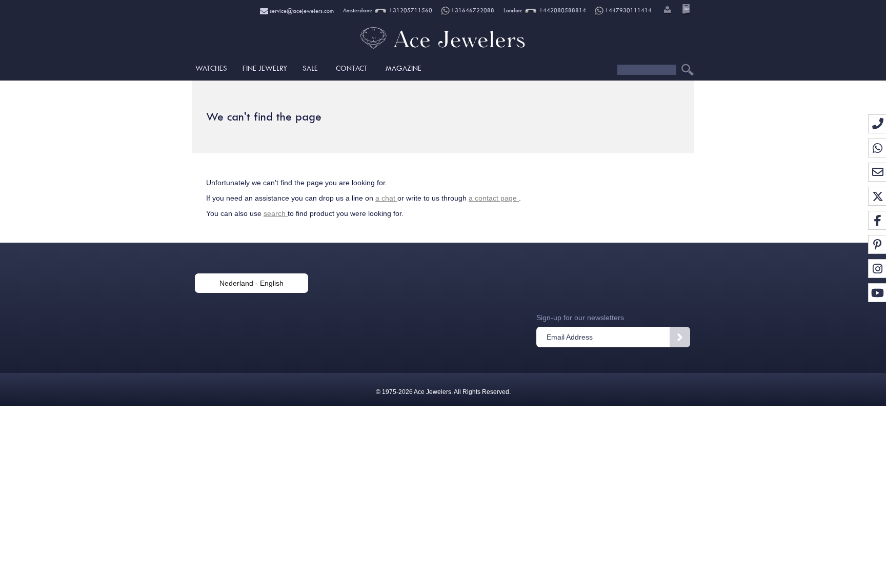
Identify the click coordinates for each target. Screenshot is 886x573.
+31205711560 (409, 10)
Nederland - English (251, 283)
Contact (352, 68)
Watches (211, 68)
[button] (666, 11)
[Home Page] (443, 49)
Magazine (403, 68)
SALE (310, 68)
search (276, 213)
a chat (386, 198)
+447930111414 (628, 10)
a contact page (494, 198)
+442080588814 (561, 10)
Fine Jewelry (265, 68)
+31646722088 (472, 10)
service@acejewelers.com (301, 11)
